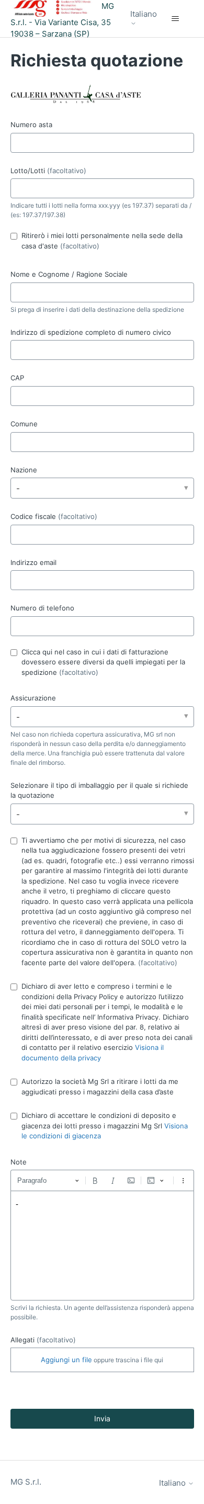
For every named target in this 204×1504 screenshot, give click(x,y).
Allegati (43, 1340)
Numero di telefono (42, 608)
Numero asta (31, 124)
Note (18, 1162)
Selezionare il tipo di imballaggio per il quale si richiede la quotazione (99, 790)
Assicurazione (33, 698)
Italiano (143, 14)
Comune (24, 424)
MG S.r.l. (25, 1482)
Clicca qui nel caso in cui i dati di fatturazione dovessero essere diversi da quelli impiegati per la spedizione (103, 662)
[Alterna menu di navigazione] (175, 18)
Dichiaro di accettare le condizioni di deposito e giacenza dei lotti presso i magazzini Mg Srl (104, 1125)
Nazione (23, 470)
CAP (17, 378)
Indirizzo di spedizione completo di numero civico (90, 332)
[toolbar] (102, 1180)
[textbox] (102, 1246)
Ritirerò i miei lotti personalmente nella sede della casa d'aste (102, 240)
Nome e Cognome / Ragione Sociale (69, 274)
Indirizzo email (33, 562)
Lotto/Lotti (48, 170)
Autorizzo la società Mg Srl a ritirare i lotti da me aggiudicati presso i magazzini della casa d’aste (99, 1086)
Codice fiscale (53, 516)
